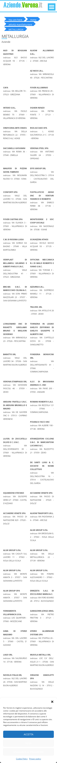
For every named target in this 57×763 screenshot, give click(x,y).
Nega (28, 743)
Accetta (28, 734)
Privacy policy (35, 758)
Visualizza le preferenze (28, 752)
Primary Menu (51, 7)
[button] (52, 701)
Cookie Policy (22, 758)
